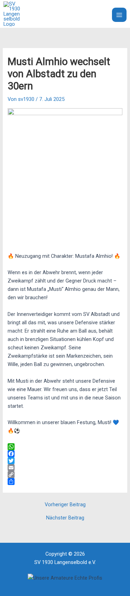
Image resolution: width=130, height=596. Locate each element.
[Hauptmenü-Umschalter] (119, 15)
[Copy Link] (65, 474)
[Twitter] (65, 460)
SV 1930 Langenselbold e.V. (62, 13)
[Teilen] (65, 481)
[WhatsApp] (65, 446)
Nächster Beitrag (65, 517)
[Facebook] (65, 453)
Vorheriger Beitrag (65, 504)
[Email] (65, 467)
